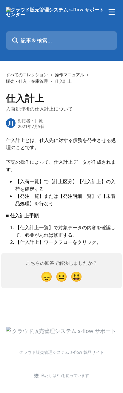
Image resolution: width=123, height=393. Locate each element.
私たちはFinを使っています (65, 375)
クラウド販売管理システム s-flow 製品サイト (61, 352)
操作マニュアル (69, 74)
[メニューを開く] (111, 12)
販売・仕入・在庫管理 (27, 81)
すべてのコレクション (27, 74)
